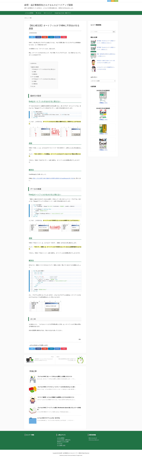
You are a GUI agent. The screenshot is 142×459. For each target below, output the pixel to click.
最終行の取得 (35, 67)
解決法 (34, 74)
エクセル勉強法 (60, 438)
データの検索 (35, 76)
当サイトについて (93, 438)
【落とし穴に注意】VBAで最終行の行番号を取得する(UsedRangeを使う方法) (53, 178)
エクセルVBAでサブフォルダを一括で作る (48, 418)
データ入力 (59, 443)
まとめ (33, 86)
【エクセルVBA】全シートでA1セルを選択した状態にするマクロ (54, 376)
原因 (34, 71)
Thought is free (79, 455)
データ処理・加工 (61, 445)
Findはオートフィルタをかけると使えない (44, 79)
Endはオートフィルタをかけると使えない (44, 69)
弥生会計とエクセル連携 (62, 441)
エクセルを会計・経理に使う (64, 439)
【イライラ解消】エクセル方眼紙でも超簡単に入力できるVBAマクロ (55, 397)
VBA (80, 339)
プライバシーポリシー (94, 439)
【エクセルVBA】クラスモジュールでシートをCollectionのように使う (56, 387)
